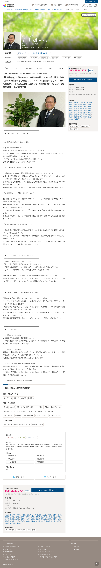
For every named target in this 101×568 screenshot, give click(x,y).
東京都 (7, 515)
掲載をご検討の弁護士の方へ (49, 557)
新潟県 (22, 517)
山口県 (60, 519)
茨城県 (29, 515)
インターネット (20, 437)
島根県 (12, 521)
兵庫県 (22, 519)
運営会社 (76, 546)
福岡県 (38, 521)
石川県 (38, 517)
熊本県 (53, 521)
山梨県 (33, 517)
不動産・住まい (23, 53)
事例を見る (20, 477)
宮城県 (60, 515)
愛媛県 (22, 521)
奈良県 (38, 519)
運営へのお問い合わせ (12, 559)
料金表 (50, 68)
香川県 (17, 521)
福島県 (17, 517)
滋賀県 (33, 519)
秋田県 (7, 517)
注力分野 (29, 68)
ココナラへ (8, 1)
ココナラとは (9, 554)
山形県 (12, 517)
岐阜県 (7, 519)
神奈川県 (12, 515)
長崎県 (48, 521)
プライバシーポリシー (47, 552)
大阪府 (17, 519)
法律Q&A (8, 549)
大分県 (58, 521)
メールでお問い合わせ (49, 490)
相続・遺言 (10, 437)
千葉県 (19, 515)
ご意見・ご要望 (45, 546)
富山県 (43, 517)
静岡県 (58, 517)
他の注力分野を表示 (40, 53)
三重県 (12, 519)
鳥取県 (7, 521)
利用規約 (43, 549)
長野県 (27, 517)
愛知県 (53, 517)
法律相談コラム (10, 552)
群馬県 (39, 515)
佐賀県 (43, 521)
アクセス (60, 68)
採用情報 (76, 549)
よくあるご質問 (10, 557)
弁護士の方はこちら (91, 1)
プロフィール (8, 68)
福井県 (48, 517)
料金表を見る (50, 477)
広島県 (49, 519)
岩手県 (54, 515)
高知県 (27, 521)
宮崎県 (7, 523)
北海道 (44, 515)
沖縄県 (19, 523)
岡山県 (54, 519)
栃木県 (34, 515)
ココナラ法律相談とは (12, 546)
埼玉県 (24, 515)
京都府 (27, 519)
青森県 (49, 515)
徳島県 (33, 521)
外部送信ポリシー (45, 554)
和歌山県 (43, 519)
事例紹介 (39, 68)
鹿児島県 (12, 523)
